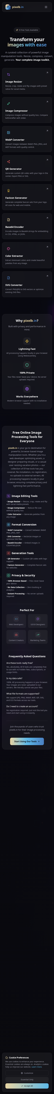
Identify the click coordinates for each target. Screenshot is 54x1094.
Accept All (28, 1086)
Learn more (37, 1067)
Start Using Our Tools (25, 741)
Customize (28, 1073)
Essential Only (27, 1079)
